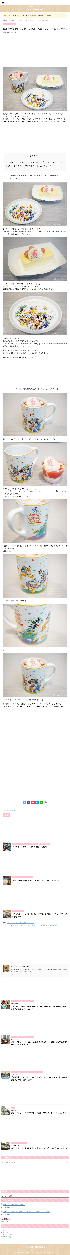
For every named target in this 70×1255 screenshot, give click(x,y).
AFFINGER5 (53, 1252)
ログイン (4, 1230)
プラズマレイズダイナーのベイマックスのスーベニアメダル (35, 880)
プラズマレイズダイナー (10, 810)
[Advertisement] (35, 51)
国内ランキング (6, 1221)
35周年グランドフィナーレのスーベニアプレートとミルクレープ (35, 162)
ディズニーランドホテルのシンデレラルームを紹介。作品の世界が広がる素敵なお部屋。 (32, 925)
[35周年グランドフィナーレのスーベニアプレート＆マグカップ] (37, 802)
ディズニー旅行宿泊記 (35, 9)
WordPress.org (6, 1237)
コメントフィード (6, 1234)
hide (38, 156)
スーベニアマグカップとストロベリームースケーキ (29, 166)
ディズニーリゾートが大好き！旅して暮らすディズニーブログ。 (35, 1250)
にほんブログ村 (7, 1207)
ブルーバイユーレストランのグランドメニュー (20, 923)
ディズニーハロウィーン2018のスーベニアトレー (31, 847)
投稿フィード (5, 1232)
